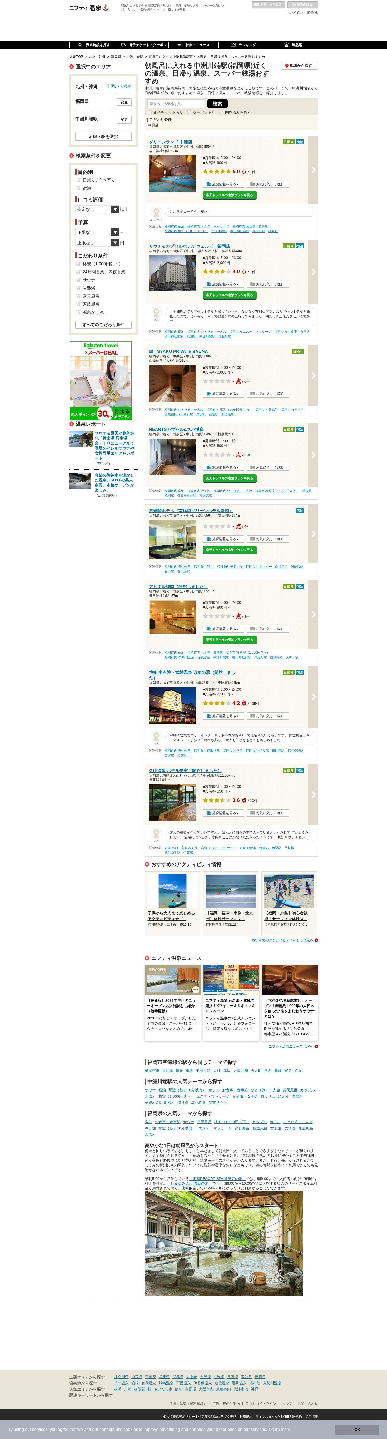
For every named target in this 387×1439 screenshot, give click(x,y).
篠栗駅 (276, 848)
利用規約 (246, 1416)
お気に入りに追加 (270, 184)
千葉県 (150, 1377)
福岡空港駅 (296, 751)
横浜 (117, 1389)
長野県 (232, 1377)
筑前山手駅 (172, 852)
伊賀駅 (188, 852)
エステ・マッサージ (213, 1096)
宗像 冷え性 (189, 848)
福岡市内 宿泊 (174, 226)
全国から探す (119, 86)
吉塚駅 (169, 755)
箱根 (135, 1383)
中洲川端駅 (219, 231)
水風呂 (150, 1096)
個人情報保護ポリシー (179, 1416)
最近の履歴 (302, 5)
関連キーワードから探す (91, 1395)
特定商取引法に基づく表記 (217, 1416)
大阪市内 (206, 1389)
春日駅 (169, 571)
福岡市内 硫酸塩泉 (207, 751)
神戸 (254, 1389)
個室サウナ (218, 1103)
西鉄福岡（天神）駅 (179, 414)
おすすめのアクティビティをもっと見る (282, 940)
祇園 (189, 1070)
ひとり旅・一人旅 (265, 1090)
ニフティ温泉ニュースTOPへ (291, 1046)
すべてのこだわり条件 (103, 324)
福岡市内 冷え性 (198, 491)
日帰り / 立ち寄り (99, 180)
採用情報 (311, 1416)
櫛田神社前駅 (239, 231)
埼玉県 (136, 1377)
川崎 (127, 1389)
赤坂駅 (201, 414)
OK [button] (357, 1429)
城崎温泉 (166, 1383)
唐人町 (256, 1070)
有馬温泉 (148, 1383)
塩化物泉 (198, 1103)
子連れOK (153, 1103)
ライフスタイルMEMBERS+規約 (279, 1416)
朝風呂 (169, 1103)
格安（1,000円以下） (176, 1096)
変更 (124, 102)
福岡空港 (152, 1070)
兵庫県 (164, 1377)
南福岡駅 (281, 567)
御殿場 (190, 1389)
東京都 (191, 1377)
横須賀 (139, 1389)
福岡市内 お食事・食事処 (250, 226)
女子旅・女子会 (245, 1096)
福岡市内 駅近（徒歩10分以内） (229, 409)
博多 (179, 1070)
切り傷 (182, 1103)
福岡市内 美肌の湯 (230, 567)
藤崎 (278, 1070)
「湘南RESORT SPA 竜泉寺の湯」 (217, 1179)
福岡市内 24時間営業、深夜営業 (187, 657)
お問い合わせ (307, 1404)
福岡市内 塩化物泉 (178, 567)
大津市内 (241, 1389)
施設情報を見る (224, 184)
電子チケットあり (168, 112)
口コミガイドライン (260, 1404)
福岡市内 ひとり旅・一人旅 (206, 331)
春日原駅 (183, 571)
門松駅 (289, 848)
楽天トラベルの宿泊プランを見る (229, 195)
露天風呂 (290, 1090)
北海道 (219, 1377)
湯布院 (254, 1383)
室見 (288, 1070)
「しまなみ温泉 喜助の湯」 (189, 1183)
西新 (268, 1070)
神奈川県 (121, 1377)
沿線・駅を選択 (103, 136)
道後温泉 (222, 1383)
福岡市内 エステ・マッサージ (208, 226)
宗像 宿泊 (171, 848)
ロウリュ (268, 1096)
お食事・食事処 (235, 1090)
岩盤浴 (297, 1096)
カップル (307, 1090)
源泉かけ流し (95, 312)
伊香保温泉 (203, 1383)
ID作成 (312, 13)
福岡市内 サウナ (292, 409)
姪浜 (298, 1070)
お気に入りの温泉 (268, 5)
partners (107, 1429)
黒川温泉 (239, 1383)
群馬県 (177, 1377)
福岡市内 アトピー (259, 567)
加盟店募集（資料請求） (188, 1404)
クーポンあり (204, 112)
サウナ (150, 1090)
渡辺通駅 (227, 414)
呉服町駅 (258, 231)
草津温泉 (121, 1383)
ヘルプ (287, 1404)
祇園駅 (273, 231)
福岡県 (260, 1377)
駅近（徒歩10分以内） (187, 1090)
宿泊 (162, 1090)
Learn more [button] (279, 1429)
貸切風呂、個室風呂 (250, 1128)
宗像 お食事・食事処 (254, 848)
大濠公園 (240, 1070)
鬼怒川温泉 (272, 1383)
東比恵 (167, 1070)
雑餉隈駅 (297, 567)
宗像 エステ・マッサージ (218, 848)
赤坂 (227, 1070)
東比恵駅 (205, 495)
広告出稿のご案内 (226, 1404)
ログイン (295, 13)
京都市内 (223, 1389)
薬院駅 (213, 414)
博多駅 (307, 491)
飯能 (178, 1389)
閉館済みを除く (238, 112)
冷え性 (283, 1096)
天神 (217, 1070)
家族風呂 (306, 1128)
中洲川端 (203, 1070)
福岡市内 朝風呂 (266, 409)
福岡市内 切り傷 (257, 751)
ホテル (214, 1090)
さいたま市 (163, 1389)
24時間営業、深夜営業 (104, 272)
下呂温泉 (183, 1383)
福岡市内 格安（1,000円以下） (186, 231)
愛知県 (246, 1377)
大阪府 (205, 1377)
